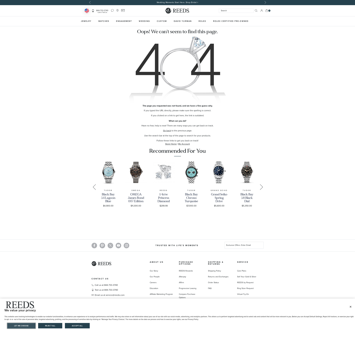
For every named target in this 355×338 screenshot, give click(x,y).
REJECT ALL (50, 325)
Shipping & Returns (216, 263)
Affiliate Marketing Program (161, 294)
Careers (153, 282)
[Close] (351, 307)
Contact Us (100, 278)
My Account (184, 144)
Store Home (171, 144)
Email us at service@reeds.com (110, 295)
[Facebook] (94, 245)
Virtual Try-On (243, 294)
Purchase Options (186, 263)
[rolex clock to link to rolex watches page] (267, 21)
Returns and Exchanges (218, 276)
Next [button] (264, 2)
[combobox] (236, 11)
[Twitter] (110, 245)
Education (154, 288)
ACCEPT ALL (77, 325)
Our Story (154, 270)
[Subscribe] (260, 245)
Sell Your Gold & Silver (246, 276)
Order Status (213, 282)
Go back (167, 130)
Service (242, 262)
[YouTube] (118, 245)
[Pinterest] (102, 245)
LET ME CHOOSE (21, 325)
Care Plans (241, 270)
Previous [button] (90, 2)
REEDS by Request (245, 282)
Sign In (262, 10)
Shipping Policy (214, 270)
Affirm (181, 282)
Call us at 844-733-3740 (106, 285)
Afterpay (182, 276)
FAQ (210, 288)
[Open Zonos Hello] (87, 11)
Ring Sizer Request (245, 288)
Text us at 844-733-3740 (106, 290)
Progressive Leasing (187, 288)
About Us (156, 262)
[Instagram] (126, 245)
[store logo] (177, 11)
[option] (177, 2)
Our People (155, 276)
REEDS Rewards (186, 270)
